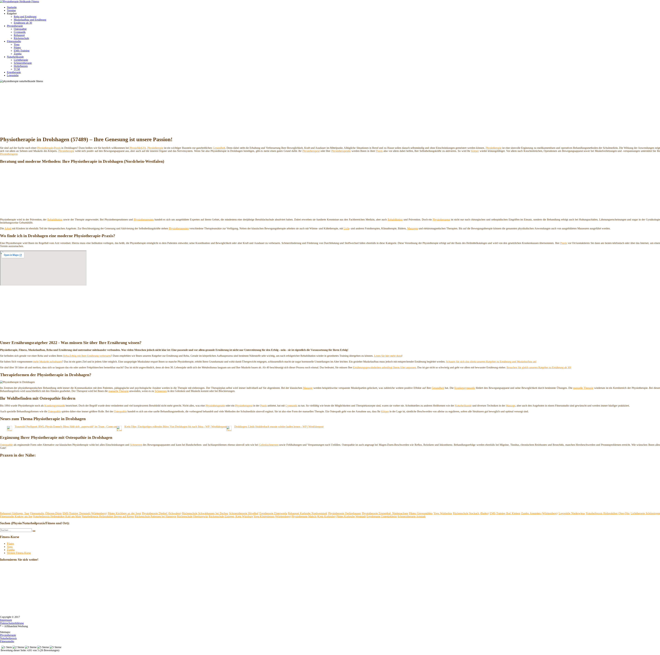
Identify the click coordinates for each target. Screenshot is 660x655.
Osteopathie (20, 28)
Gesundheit (219, 147)
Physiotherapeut (311, 150)
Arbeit (7, 228)
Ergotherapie (14, 72)
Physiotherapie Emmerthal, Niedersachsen (385, 513)
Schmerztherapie (23, 63)
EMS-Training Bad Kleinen (505, 513)
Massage (307, 387)
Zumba (17, 53)
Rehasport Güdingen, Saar (14, 513)
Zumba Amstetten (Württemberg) (539, 513)
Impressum (6, 620)
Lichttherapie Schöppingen (645, 513)
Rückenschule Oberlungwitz (192, 516)
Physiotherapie (15, 25)
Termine (11, 10)
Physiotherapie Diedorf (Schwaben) (161, 513)
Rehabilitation (54, 219)
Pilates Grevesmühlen (421, 513)
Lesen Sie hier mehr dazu (388, 355)
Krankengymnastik (464, 387)
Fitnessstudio (14, 41)
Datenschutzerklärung (12, 623)
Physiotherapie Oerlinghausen (344, 513)
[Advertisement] (106, 109)
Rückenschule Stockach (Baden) (471, 513)
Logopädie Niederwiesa (572, 513)
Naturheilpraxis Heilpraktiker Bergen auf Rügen (108, 516)
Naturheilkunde (15, 56)
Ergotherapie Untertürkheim (381, 516)
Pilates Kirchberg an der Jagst (124, 513)
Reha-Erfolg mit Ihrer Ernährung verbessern (87, 355)
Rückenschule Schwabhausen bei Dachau (205, 513)
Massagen (412, 228)
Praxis (57, 147)
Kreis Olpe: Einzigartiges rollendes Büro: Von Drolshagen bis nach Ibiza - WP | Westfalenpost (175, 426)
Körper (475, 150)
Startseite (12, 7)
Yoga (16, 44)
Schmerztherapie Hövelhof (243, 513)
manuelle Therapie (583, 387)
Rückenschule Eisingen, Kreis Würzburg (231, 516)
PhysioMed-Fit (138, 147)
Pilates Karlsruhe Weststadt (351, 516)
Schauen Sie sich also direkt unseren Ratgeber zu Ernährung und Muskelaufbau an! (491, 361)
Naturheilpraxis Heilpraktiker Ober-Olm (608, 513)
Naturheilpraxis (8, 638)
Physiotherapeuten (144, 219)
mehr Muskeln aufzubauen (47, 361)
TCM (17, 69)
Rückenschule (21, 38)
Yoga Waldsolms (442, 513)
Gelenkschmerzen (268, 444)
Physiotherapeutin (341, 150)
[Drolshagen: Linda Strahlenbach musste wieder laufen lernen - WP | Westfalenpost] (229, 430)
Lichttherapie (21, 59)
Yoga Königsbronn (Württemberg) (272, 516)
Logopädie (13, 75)
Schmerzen (161, 391)
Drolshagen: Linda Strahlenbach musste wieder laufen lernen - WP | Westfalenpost (278, 426)
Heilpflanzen (21, 66)
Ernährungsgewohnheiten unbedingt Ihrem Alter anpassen (384, 367)
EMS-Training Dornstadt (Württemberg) (85, 513)
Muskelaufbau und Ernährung (30, 19)
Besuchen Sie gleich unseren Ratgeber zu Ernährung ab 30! (539, 367)
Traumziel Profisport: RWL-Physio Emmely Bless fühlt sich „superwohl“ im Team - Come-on (66, 426)
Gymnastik (20, 32)
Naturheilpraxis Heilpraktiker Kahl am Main (57, 516)
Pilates (17, 47)
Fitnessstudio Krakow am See (16, 516)
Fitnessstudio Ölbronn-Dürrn (46, 513)
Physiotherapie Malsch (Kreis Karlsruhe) (314, 516)
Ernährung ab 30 (23, 22)
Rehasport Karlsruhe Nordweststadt (307, 513)
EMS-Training (21, 50)
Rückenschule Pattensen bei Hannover (155, 516)
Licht (346, 228)
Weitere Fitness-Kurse (19, 552)
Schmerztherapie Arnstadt (411, 516)
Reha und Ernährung (25, 16)
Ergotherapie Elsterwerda (273, 513)
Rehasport (19, 35)
